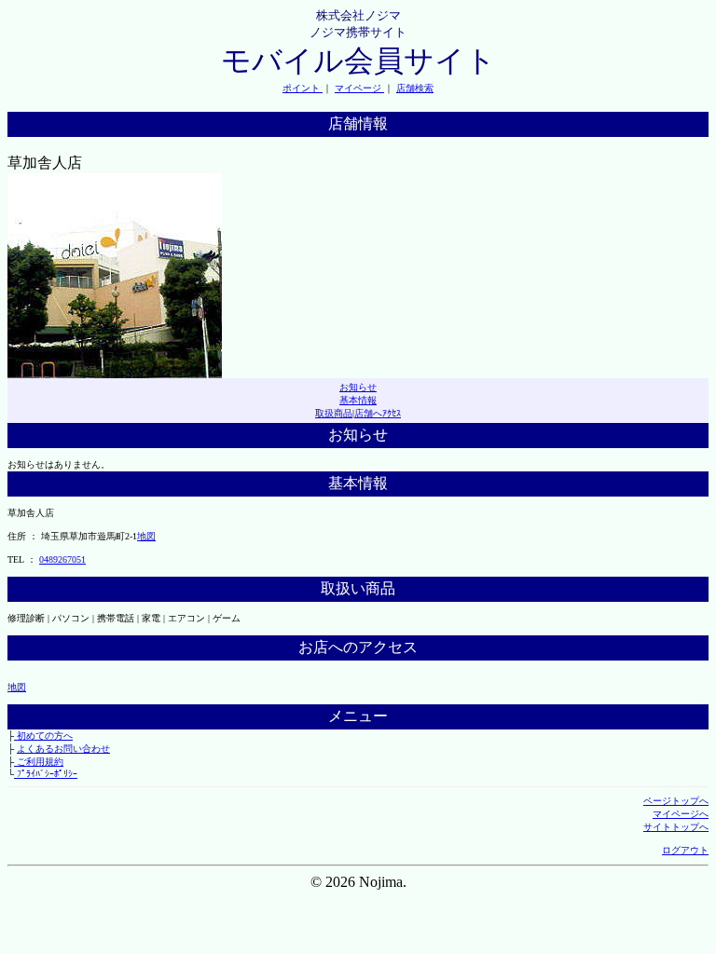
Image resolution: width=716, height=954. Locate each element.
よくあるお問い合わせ (63, 748)
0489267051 (62, 559)
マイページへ (681, 814)
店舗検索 (415, 88)
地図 (146, 536)
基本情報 (358, 400)
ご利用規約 (38, 761)
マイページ (359, 88)
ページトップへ (676, 801)
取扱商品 (333, 413)
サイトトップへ (676, 827)
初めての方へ (43, 735)
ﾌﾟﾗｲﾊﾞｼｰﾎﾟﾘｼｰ (45, 774)
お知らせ (358, 387)
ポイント (302, 88)
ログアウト (685, 850)
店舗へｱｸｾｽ (377, 413)
